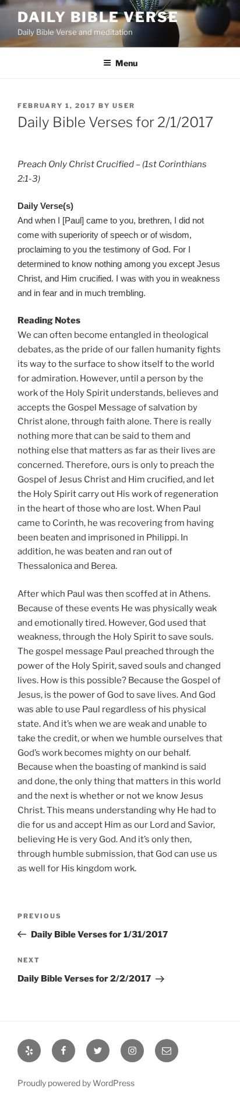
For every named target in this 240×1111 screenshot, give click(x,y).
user (123, 106)
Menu (126, 63)
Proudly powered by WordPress (76, 1083)
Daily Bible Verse (98, 17)
